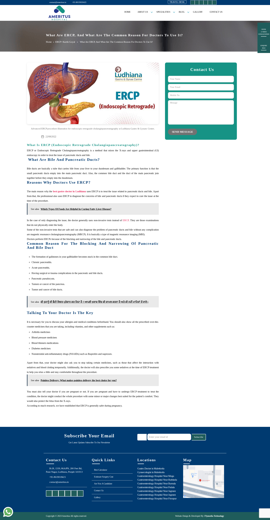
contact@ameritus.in (57, 2)
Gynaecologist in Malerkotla (150, 472)
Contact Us (216, 12)
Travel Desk (177, 2)
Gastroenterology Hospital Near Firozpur (157, 498)
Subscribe (198, 437)
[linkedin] (210, 3)
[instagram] (197, 3)
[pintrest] (214, 3)
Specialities (163, 12)
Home (127, 12)
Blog (181, 12)
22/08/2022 (50, 136)
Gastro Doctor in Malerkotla (150, 468)
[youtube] (201, 3)
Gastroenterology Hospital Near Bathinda (157, 479)
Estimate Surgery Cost (103, 477)
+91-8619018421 (79, 2)
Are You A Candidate (103, 483)
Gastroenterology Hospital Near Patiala (156, 487)
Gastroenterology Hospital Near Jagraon (156, 491)
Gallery (198, 12)
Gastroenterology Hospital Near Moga (155, 476)
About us (143, 12)
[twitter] (205, 3)
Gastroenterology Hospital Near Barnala (156, 483)
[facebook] (192, 3)
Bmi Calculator (100, 470)
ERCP (58, 42)
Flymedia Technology (214, 516)
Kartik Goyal (69, 42)
